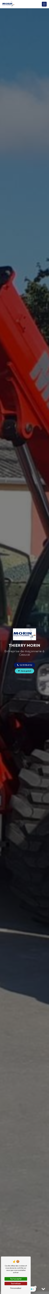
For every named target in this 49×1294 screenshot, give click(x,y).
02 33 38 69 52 (26, 665)
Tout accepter (16, 1279)
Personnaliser (15, 1288)
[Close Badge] (35, 1287)
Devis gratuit (26, 671)
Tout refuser (16, 1283)
